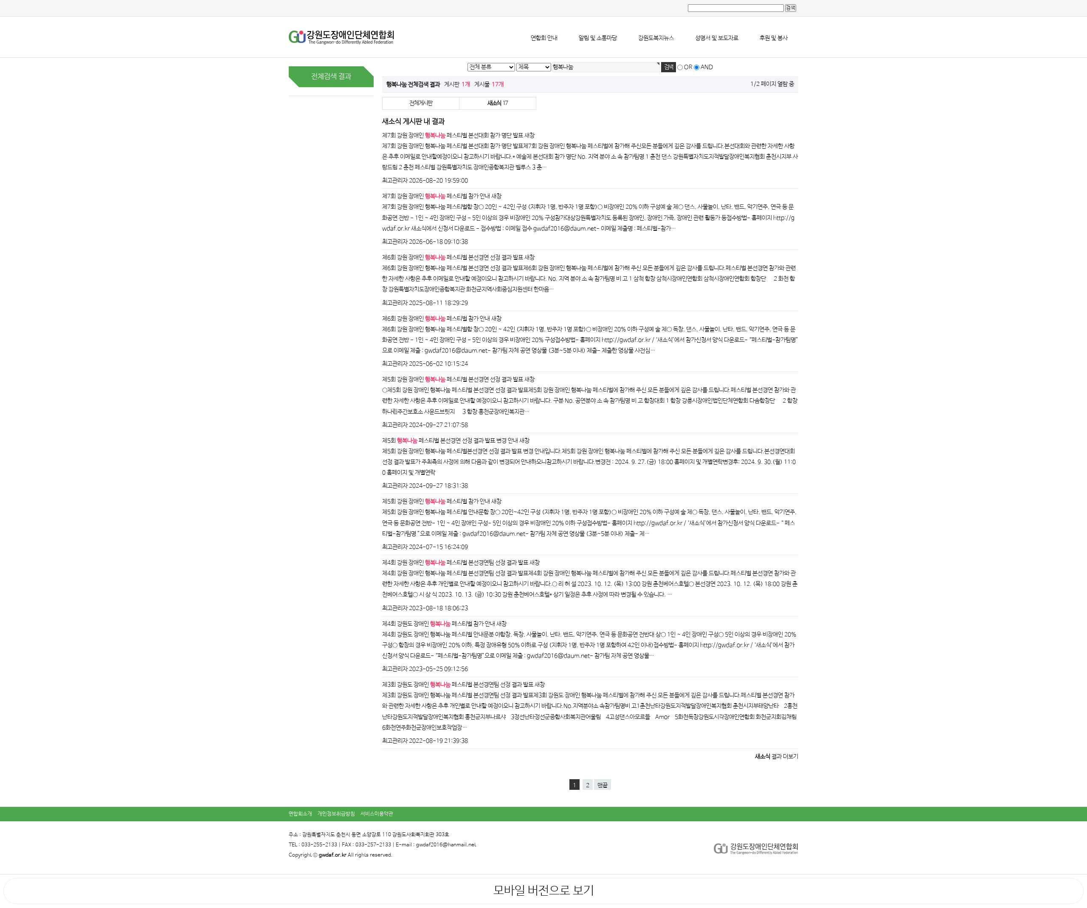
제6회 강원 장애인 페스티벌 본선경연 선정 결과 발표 (452, 257)
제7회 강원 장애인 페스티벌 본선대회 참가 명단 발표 (452, 135)
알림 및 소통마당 (598, 38)
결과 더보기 (776, 756)
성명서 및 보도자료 (716, 38)
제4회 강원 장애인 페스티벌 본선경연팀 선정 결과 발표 (455, 562)
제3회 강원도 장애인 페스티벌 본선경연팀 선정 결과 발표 (457, 684)
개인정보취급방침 (336, 814)
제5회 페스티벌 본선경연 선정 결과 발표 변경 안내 (450, 440)
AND (707, 67)
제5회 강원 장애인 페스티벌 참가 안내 (436, 501)
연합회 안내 (544, 38)
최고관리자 (395, 180)
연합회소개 (300, 814)
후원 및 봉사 (774, 38)
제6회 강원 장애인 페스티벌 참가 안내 (436, 318)
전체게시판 (420, 103)
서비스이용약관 (376, 814)
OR (688, 67)
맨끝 (602, 785)
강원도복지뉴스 (656, 38)
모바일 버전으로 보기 (543, 891)
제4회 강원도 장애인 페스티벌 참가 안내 (438, 624)
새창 (529, 135)
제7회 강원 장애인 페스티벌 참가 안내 (436, 196)
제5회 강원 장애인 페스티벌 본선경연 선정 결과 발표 (452, 379)
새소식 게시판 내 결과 (413, 122)
